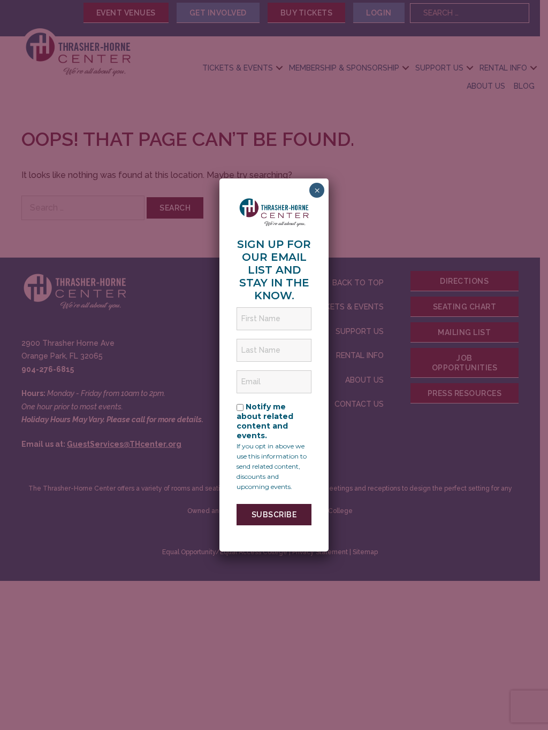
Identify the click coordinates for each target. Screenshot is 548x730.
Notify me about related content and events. (265, 421)
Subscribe (274, 514)
